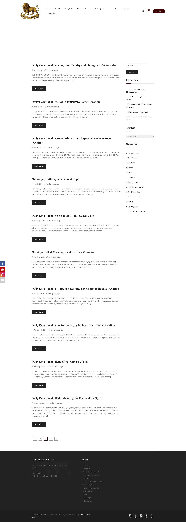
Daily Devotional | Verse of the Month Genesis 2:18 (63, 215)
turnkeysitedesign (53, 70)
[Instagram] (130, 516)
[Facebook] (152, 516)
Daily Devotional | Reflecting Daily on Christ (60, 361)
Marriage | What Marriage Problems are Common (63, 252)
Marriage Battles (133, 182)
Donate (159, 11)
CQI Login (125, 9)
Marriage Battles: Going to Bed (137, 112)
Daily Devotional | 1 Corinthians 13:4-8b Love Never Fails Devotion (73, 325)
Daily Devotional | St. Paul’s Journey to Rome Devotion (66, 102)
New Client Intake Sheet (93, 482)
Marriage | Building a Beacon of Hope (55, 179)
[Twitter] (146, 516)
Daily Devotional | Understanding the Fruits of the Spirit (67, 398)
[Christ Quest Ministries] (30, 11)
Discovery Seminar (84, 9)
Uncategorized (133, 207)
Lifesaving (131, 177)
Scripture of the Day (135, 197)
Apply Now (89, 491)
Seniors (130, 202)
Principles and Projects (136, 187)
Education (131, 163)
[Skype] (141, 516)
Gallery (130, 168)
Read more (39, 89)
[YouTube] (135, 516)
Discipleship (69, 9)
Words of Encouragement (137, 211)
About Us (57, 9)
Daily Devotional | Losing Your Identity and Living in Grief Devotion (74, 65)
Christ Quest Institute (103, 9)
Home (48, 9)
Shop (117, 9)
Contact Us (50, 13)
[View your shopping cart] (147, 11)
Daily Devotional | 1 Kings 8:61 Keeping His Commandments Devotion (75, 288)
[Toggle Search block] (143, 11)
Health (130, 172)
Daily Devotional (133, 158)
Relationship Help (134, 192)
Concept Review (133, 153)
